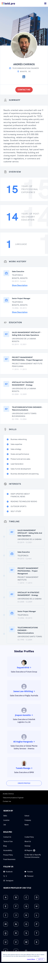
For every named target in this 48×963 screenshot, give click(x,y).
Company (28, 820)
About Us (28, 841)
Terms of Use (8, 841)
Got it (40, 959)
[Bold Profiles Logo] (8, 3)
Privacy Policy (8, 855)
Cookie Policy (29, 837)
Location (6, 820)
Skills (5, 816)
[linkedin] (23, 76)
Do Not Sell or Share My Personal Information (33, 856)
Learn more (31, 959)
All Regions (28, 850)
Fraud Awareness (9, 859)
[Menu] (45, 3)
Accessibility (7, 850)
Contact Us (7, 837)
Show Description (19, 285)
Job (4, 825)
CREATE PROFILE (24, 783)
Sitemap (27, 846)
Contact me (24, 90)
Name (27, 825)
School (27, 816)
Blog (5, 846)
